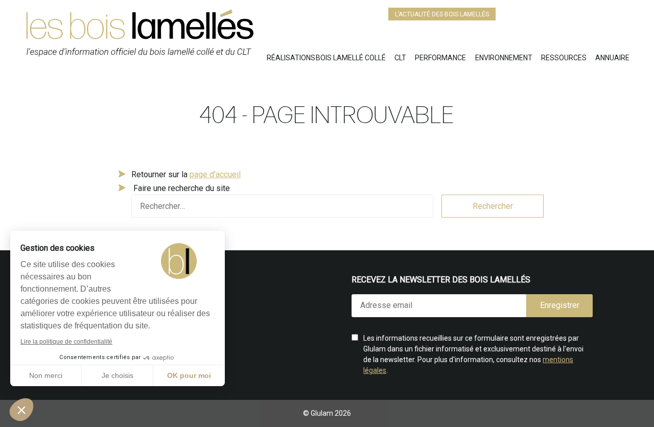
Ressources (564, 58)
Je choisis (117, 375)
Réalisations (291, 58)
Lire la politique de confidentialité (66, 341)
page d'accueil (215, 174)
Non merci (45, 375)
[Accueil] (146, 37)
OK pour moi (189, 375)
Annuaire (612, 58)
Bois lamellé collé (351, 58)
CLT (400, 58)
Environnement (503, 58)
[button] (21, 409)
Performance (440, 58)
